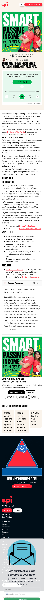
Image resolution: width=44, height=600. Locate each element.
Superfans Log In (7, 517)
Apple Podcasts (16, 392)
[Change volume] (37, 96)
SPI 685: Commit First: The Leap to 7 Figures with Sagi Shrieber (8, 422)
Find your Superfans (22, 486)
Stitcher (23, 397)
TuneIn (34, 397)
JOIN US (7, 510)
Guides (4, 524)
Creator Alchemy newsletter (30, 228)
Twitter (24, 277)
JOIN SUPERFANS (33, 4)
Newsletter (6, 527)
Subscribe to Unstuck (14, 269)
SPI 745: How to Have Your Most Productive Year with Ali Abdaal (22, 422)
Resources (6, 521)
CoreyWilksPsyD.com (27, 226)
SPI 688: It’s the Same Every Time (35, 419)
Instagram (35, 277)
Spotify (30, 392)
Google (10, 397)
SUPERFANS (6, 514)
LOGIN (17, 510)
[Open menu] (21, 4)
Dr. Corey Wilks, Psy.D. (16, 132)
